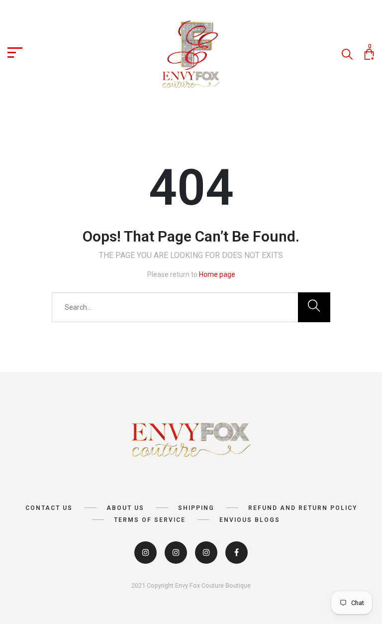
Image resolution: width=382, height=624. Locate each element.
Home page (217, 274)
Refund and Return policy (302, 507)
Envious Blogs (249, 519)
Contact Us (49, 507)
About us (125, 507)
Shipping (196, 507)
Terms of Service (150, 519)
